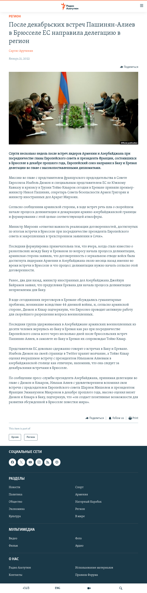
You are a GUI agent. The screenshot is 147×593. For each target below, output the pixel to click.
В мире (80, 516)
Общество (15, 501)
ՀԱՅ (26, 588)
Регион (15, 16)
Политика (15, 494)
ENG (57, 588)
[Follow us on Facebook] (12, 462)
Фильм (13, 545)
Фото (78, 538)
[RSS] (47, 462)
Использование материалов (94, 567)
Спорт (79, 487)
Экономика (17, 509)
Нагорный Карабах (88, 501)
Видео (13, 538)
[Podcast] (56, 462)
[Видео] (89, 588)
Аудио (79, 545)
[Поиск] (121, 588)
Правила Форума (86, 575)
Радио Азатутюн (20, 567)
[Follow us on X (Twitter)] (21, 462)
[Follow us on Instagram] (39, 462)
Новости (14, 487)
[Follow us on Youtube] (30, 462)
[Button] (129, 67)
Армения (81, 494)
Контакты (15, 575)
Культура (15, 516)
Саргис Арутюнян (21, 51)
